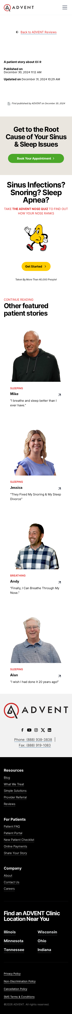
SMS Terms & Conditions (19, 996)
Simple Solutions (15, 791)
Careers (9, 888)
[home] (31, 8)
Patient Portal (13, 833)
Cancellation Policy (15, 988)
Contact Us (11, 882)
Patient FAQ (12, 826)
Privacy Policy (12, 973)
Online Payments (15, 846)
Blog (7, 777)
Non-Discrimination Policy (20, 981)
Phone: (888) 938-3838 (33, 740)
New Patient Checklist (19, 840)
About (8, 875)
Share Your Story (15, 853)
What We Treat (14, 784)
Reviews (9, 804)
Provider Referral (15, 797)
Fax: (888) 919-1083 (35, 745)
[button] (64, 7)
